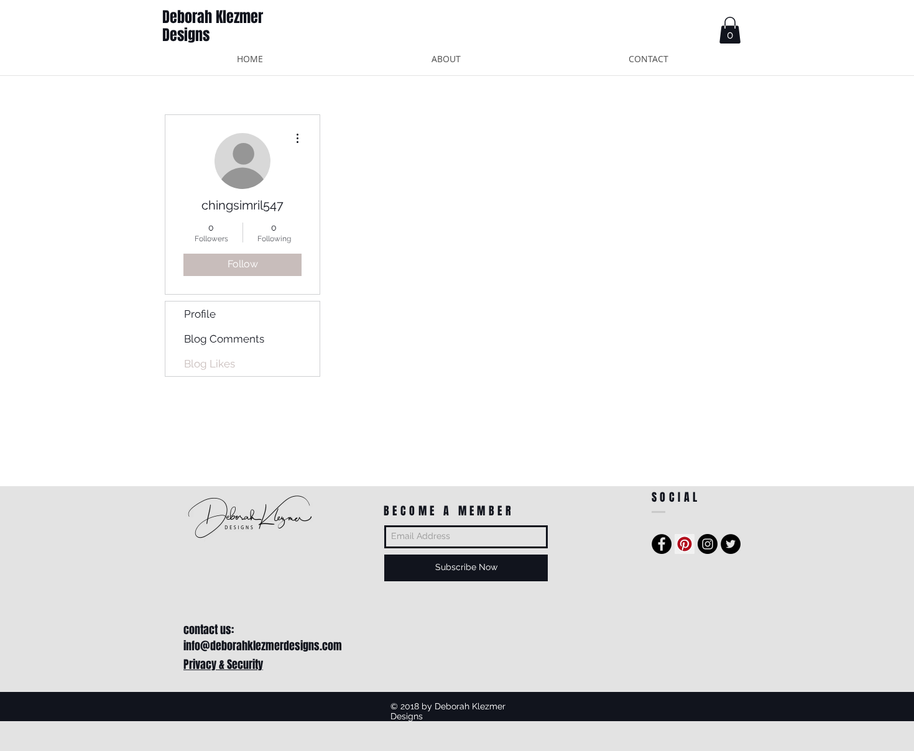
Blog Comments (224, 339)
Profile (200, 314)
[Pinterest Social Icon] (685, 544)
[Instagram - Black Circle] (708, 544)
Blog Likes (209, 363)
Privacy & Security (223, 665)
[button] (730, 30)
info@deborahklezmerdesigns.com (262, 646)
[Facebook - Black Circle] (662, 544)
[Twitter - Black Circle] (731, 544)
